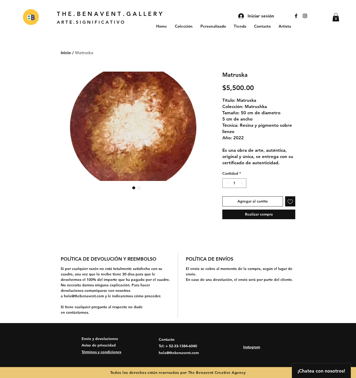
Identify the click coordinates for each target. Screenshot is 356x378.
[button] (335, 17)
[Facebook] (296, 16)
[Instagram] (305, 16)
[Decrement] (226, 183)
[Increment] (242, 183)
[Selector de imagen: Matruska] (133, 187)
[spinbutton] (234, 183)
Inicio (66, 52)
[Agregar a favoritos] (290, 201)
